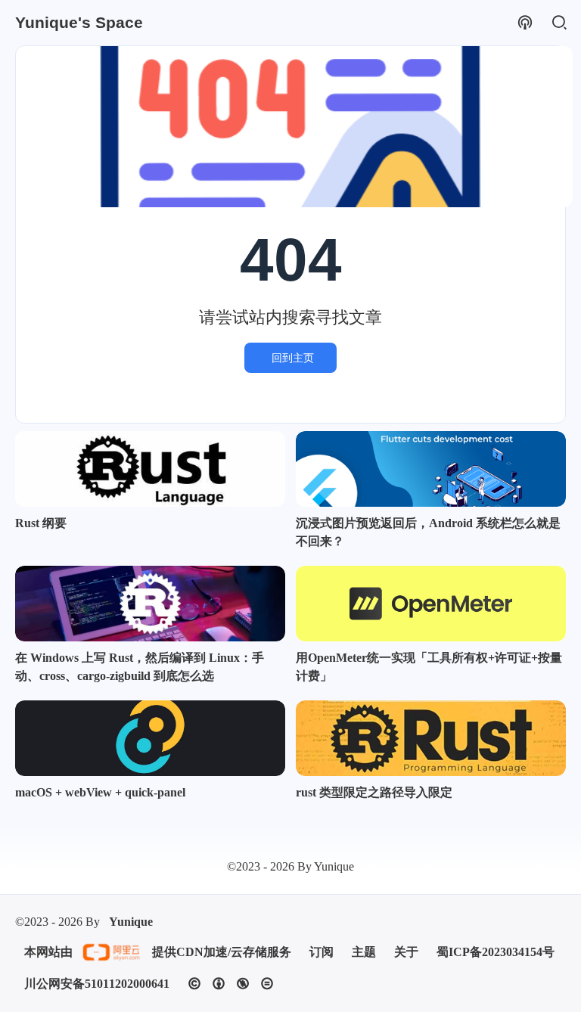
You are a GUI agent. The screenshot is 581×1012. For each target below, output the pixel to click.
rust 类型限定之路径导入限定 (374, 792)
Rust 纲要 (41, 523)
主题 (364, 951)
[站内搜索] (558, 23)
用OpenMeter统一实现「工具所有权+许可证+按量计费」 (429, 666)
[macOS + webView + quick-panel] (150, 738)
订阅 (321, 951)
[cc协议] (231, 983)
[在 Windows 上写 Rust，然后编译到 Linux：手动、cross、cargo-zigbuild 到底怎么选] (150, 603)
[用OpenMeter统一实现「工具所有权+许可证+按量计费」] (431, 603)
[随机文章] (524, 23)
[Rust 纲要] (150, 469)
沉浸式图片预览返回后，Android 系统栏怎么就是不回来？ (428, 532)
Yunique (131, 921)
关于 (406, 951)
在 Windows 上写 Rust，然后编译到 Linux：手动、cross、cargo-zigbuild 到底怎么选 (139, 666)
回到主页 (293, 358)
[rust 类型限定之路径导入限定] (431, 738)
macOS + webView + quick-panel (100, 792)
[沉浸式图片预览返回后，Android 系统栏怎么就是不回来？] (431, 469)
